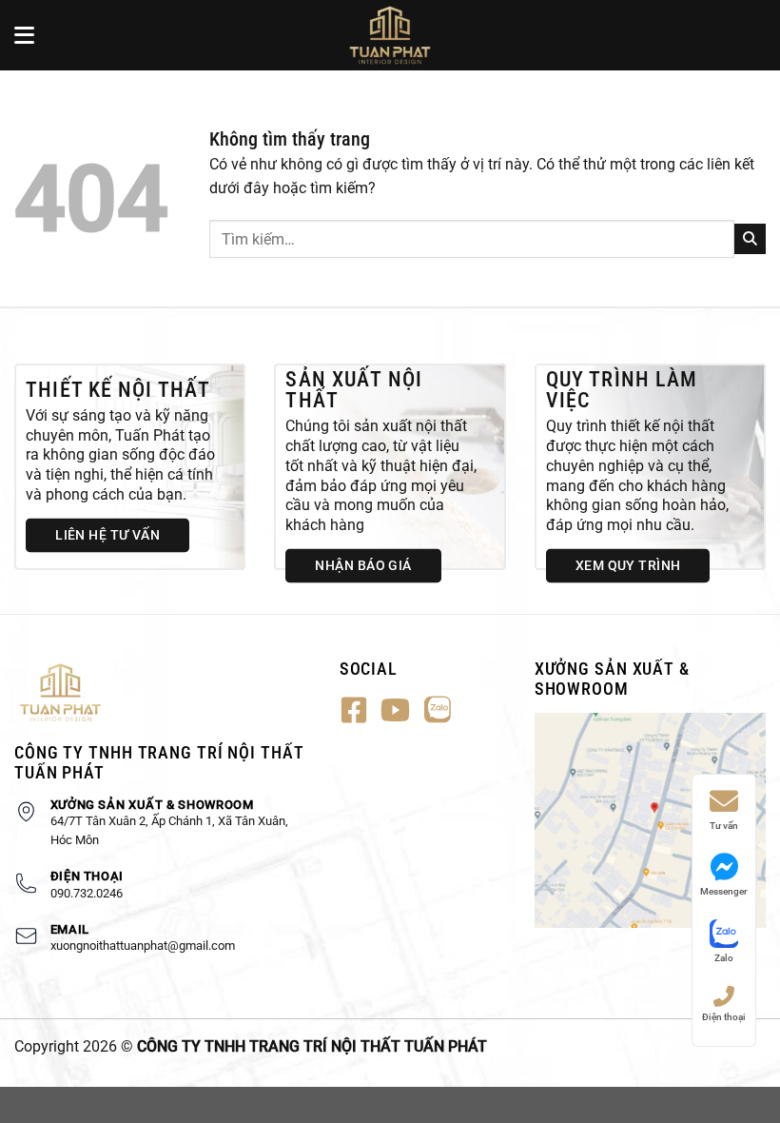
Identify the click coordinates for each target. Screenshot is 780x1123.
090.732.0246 (86, 893)
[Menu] (25, 35)
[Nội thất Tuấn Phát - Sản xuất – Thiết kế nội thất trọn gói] (390, 35)
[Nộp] (750, 239)
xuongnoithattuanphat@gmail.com (142, 945)
